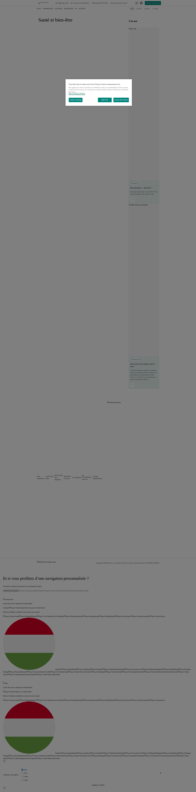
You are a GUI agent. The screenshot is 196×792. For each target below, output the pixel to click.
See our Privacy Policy (77, 94)
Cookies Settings (75, 100)
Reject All (104, 100)
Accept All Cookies (121, 100)
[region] (99, 92)
